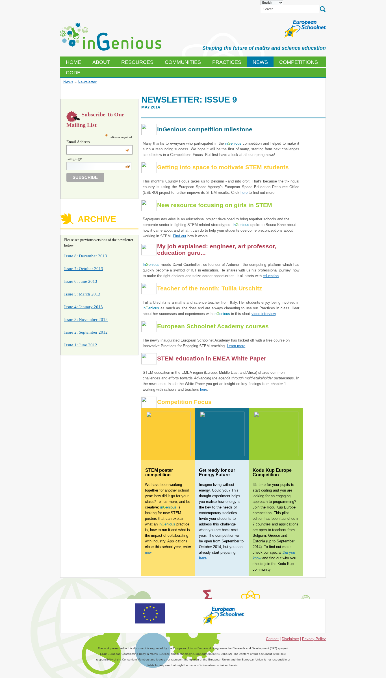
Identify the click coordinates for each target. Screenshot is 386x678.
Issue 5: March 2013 (82, 294)
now (148, 552)
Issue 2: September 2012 (86, 332)
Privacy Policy (314, 639)
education (271, 276)
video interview (263, 314)
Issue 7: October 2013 (83, 268)
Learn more (236, 346)
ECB (110, 37)
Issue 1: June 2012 (80, 345)
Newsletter (87, 82)
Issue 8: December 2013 (85, 256)
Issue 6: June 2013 (80, 281)
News (68, 82)
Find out (179, 236)
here (244, 192)
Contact (272, 639)
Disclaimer (290, 639)
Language (97, 159)
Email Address (97, 142)
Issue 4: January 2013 (83, 307)
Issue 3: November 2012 (86, 319)
